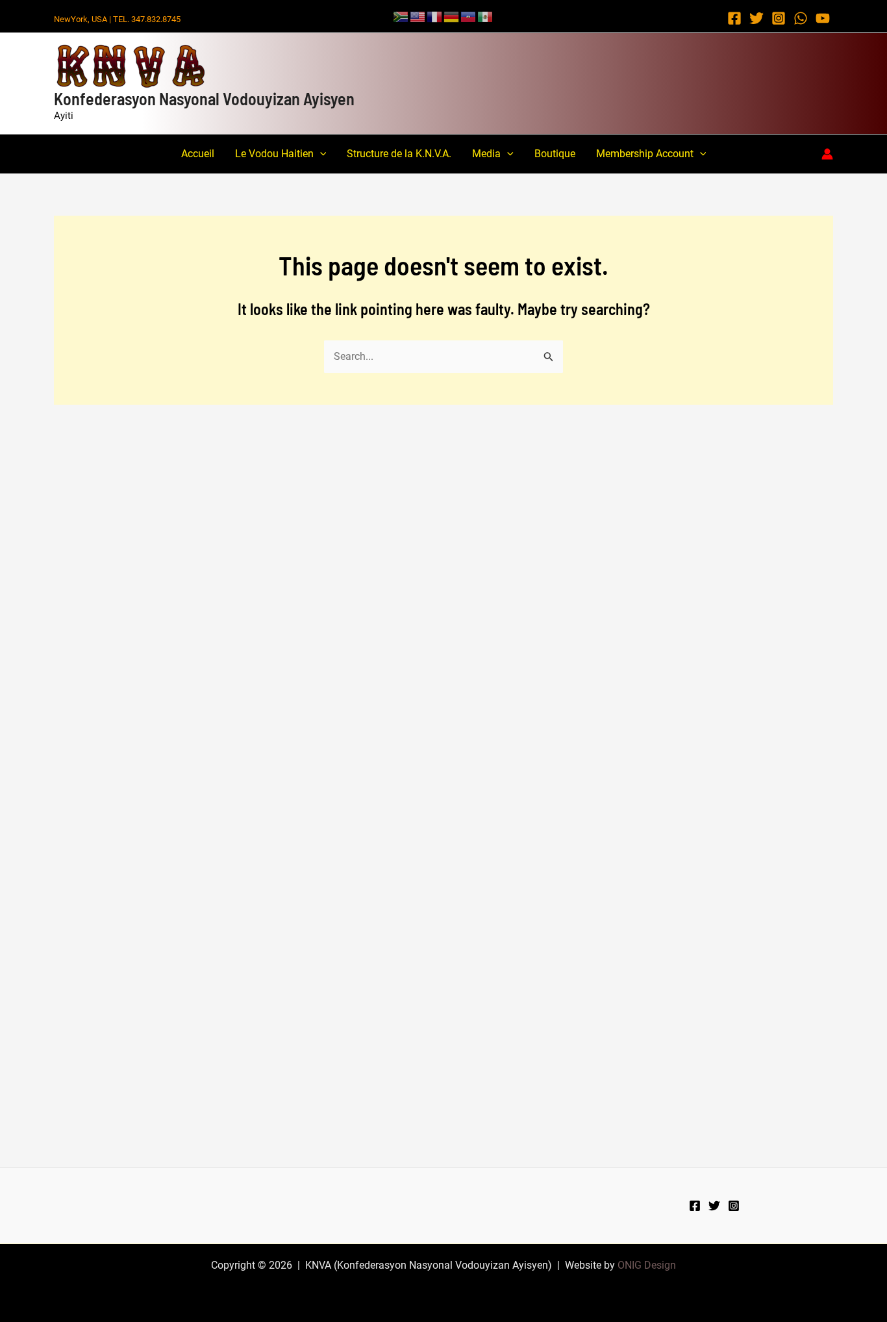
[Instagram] (778, 18)
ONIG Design (647, 1265)
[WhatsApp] (800, 18)
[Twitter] (756, 18)
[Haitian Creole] (468, 16)
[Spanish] (485, 16)
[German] (451, 16)
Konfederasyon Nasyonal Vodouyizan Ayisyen (204, 98)
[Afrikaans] (401, 16)
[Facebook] (734, 18)
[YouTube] (823, 18)
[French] (435, 16)
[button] (320, 153)
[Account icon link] (827, 154)
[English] (418, 16)
